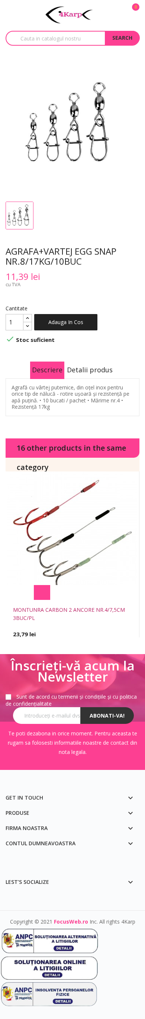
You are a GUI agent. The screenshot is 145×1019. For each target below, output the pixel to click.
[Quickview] (103, 592)
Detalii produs (90, 369)
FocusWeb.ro (71, 921)
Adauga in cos (65, 322)
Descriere (47, 369)
